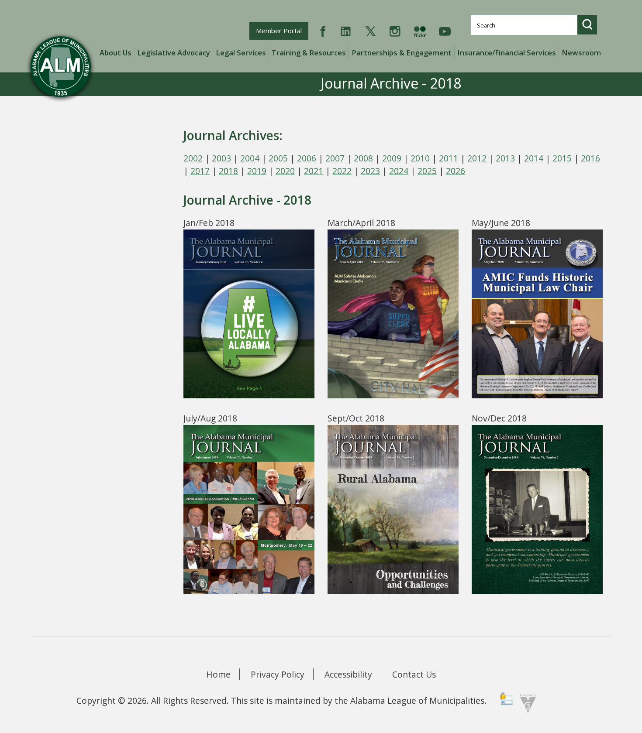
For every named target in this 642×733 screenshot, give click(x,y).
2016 (590, 158)
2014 (533, 158)
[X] (370, 30)
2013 (505, 158)
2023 (370, 171)
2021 (313, 171)
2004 (249, 158)
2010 (420, 158)
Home (218, 674)
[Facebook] (323, 30)
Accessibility (348, 674)
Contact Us (414, 674)
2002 (193, 158)
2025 (427, 171)
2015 (562, 158)
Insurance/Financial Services (506, 53)
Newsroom (581, 53)
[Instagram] (395, 30)
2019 (256, 171)
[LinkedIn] (346, 30)
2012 (477, 158)
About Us (115, 53)
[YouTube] (445, 30)
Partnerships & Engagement (402, 53)
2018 (228, 171)
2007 (335, 158)
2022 (342, 171)
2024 (398, 171)
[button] (587, 24)
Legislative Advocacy (173, 53)
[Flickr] (420, 30)
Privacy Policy (277, 674)
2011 (448, 158)
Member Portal (281, 30)
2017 (200, 171)
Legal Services (241, 53)
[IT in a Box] (526, 703)
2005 (278, 158)
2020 (285, 171)
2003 (221, 158)
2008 (363, 158)
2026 (455, 171)
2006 (306, 158)
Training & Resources (309, 53)
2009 (391, 158)
